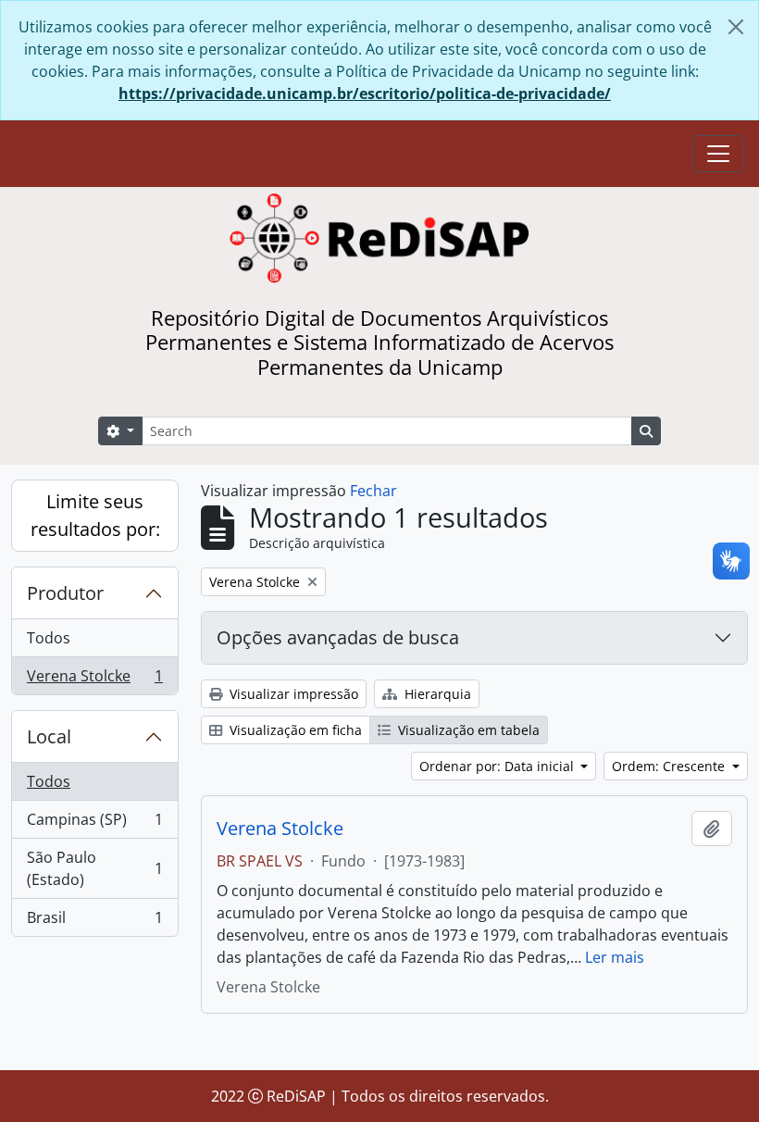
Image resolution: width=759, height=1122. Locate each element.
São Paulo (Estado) (94, 868)
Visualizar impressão (292, 694)
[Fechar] (736, 27)
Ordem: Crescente (670, 766)
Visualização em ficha (294, 730)
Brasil (94, 921)
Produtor (65, 592)
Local (49, 736)
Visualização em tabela (467, 730)
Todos (48, 638)
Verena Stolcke (94, 680)
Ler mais (614, 957)
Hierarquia (436, 694)
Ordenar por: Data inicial (498, 766)
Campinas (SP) (94, 824)
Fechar (373, 490)
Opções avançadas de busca (338, 637)
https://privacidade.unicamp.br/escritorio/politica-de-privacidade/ (364, 93)
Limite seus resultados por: (95, 515)
